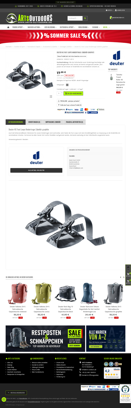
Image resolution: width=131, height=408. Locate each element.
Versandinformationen (34, 401)
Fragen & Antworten (74, 122)
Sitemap (9, 365)
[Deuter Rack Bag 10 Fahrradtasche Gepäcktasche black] (65, 293)
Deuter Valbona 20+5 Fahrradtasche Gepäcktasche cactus (41, 309)
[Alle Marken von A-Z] (105, 338)
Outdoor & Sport (67, 27)
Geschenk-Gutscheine (14, 372)
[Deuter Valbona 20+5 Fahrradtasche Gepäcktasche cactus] (42, 293)
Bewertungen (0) (34, 122)
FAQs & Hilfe (35, 369)
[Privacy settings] (4, 399)
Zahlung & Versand (37, 367)
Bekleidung (82, 27)
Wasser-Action (34, 27)
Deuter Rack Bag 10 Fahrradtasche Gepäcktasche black (65, 309)
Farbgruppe (60, 85)
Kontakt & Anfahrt (37, 365)
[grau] (67, 85)
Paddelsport (17, 27)
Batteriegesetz (60, 372)
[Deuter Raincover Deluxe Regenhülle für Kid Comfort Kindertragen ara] (89, 293)
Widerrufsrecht (61, 365)
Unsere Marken (12, 369)
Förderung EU (60, 377)
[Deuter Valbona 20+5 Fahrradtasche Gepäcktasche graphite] (113, 293)
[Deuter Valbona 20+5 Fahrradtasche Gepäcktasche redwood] (18, 293)
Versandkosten (23, 398)
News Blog (10, 367)
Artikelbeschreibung (15, 122)
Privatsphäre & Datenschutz (65, 367)
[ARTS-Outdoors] (29, 18)
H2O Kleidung (50, 27)
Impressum (59, 374)
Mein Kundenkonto (37, 372)
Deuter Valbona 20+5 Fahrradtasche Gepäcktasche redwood (17, 309)
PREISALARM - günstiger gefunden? (70, 101)
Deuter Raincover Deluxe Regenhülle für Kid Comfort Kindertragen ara (89, 309)
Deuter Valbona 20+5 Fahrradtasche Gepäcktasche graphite (113, 309)
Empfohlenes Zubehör (53, 122)
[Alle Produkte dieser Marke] (116, 59)
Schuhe (95, 27)
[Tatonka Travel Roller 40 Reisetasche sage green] (111, 77)
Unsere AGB (60, 362)
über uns (10, 362)
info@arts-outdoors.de (89, 369)
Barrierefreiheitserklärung (64, 369)
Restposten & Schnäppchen (16, 374)
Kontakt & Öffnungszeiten (90, 375)
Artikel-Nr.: (60, 59)
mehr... (105, 27)
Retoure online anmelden (39, 362)
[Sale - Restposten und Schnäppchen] (45, 338)
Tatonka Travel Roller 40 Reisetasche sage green (120, 80)
